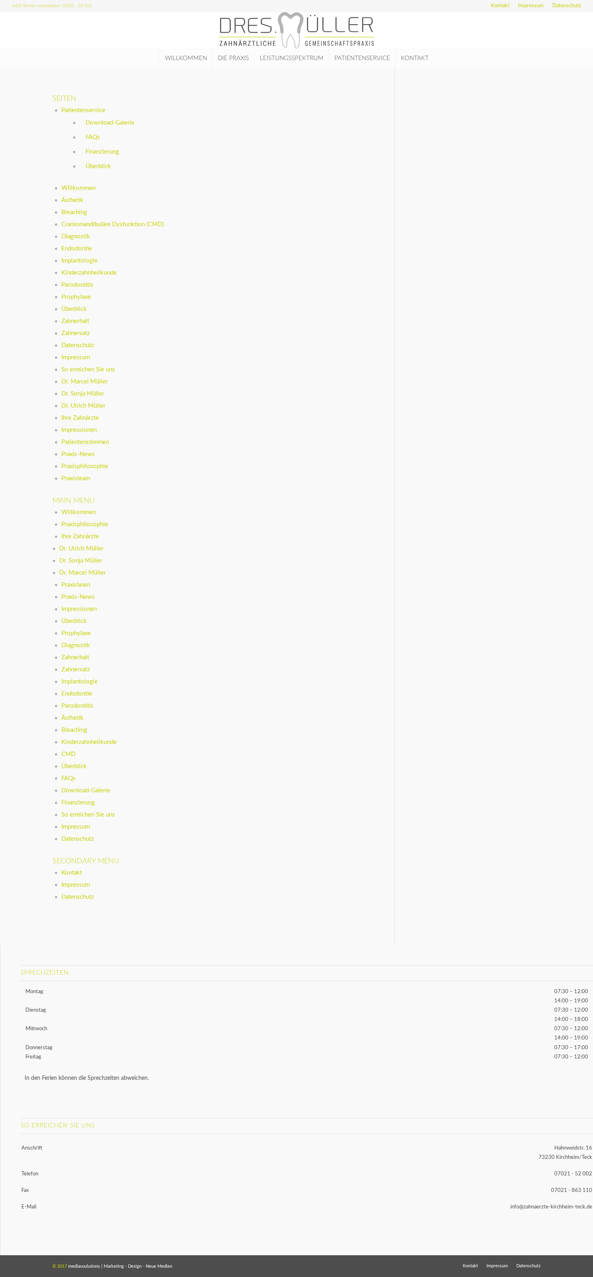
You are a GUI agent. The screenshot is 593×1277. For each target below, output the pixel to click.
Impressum (531, 5)
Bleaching (74, 212)
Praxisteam (75, 478)
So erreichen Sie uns (88, 370)
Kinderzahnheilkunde (89, 273)
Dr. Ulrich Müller (83, 406)
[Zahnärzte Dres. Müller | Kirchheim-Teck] (296, 30)
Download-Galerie (110, 123)
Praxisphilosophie (84, 466)
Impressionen (79, 430)
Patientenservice (83, 110)
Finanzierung (102, 152)
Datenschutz (566, 5)
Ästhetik (72, 200)
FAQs (93, 137)
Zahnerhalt (75, 321)
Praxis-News (78, 454)
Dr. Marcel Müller (84, 382)
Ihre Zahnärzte (80, 418)
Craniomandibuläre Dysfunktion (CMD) (112, 224)
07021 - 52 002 (573, 1174)
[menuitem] (500, 6)
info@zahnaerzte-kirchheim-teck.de (551, 1207)
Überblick (98, 166)
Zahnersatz (75, 333)
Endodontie (76, 249)
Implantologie (79, 261)
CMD (68, 754)
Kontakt (500, 5)
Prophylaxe (76, 297)
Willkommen (78, 188)
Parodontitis (77, 285)
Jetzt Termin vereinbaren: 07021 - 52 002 (52, 6)
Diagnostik (75, 236)
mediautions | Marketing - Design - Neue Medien (120, 1266)
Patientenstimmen (85, 442)
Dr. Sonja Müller (82, 394)
